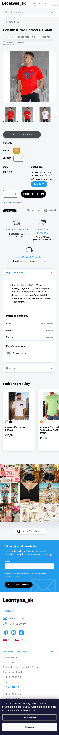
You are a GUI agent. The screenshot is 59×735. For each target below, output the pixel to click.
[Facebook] (5, 632)
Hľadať (52, 12)
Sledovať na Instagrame (32, 531)
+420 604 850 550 (17, 624)
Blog (5, 681)
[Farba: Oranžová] (41, 421)
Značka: (9, 44)
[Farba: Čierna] (10, 421)
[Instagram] (13, 632)
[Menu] (55, 4)
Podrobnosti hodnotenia (41, 37)
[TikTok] (20, 632)
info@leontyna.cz (17, 618)
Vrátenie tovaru (10, 658)
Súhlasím (30, 727)
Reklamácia (8, 662)
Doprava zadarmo (11, 698)
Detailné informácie (13, 203)
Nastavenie (29, 717)
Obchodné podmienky (13, 672)
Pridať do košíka (30, 194)
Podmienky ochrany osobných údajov (20, 667)
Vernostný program (12, 677)
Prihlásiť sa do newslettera (18, 585)
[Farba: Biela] (6, 421)
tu (34, 710)
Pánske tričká (19, 353)
